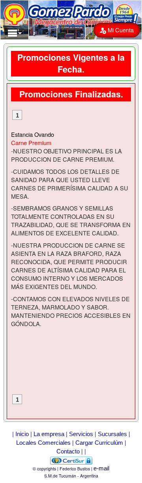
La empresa (49, 434)
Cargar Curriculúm (99, 443)
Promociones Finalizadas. (71, 94)
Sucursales (112, 434)
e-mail (101, 468)
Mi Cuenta (120, 30)
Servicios (81, 434)
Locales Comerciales (43, 443)
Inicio (22, 434)
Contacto (68, 451)
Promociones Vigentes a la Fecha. (71, 63)
